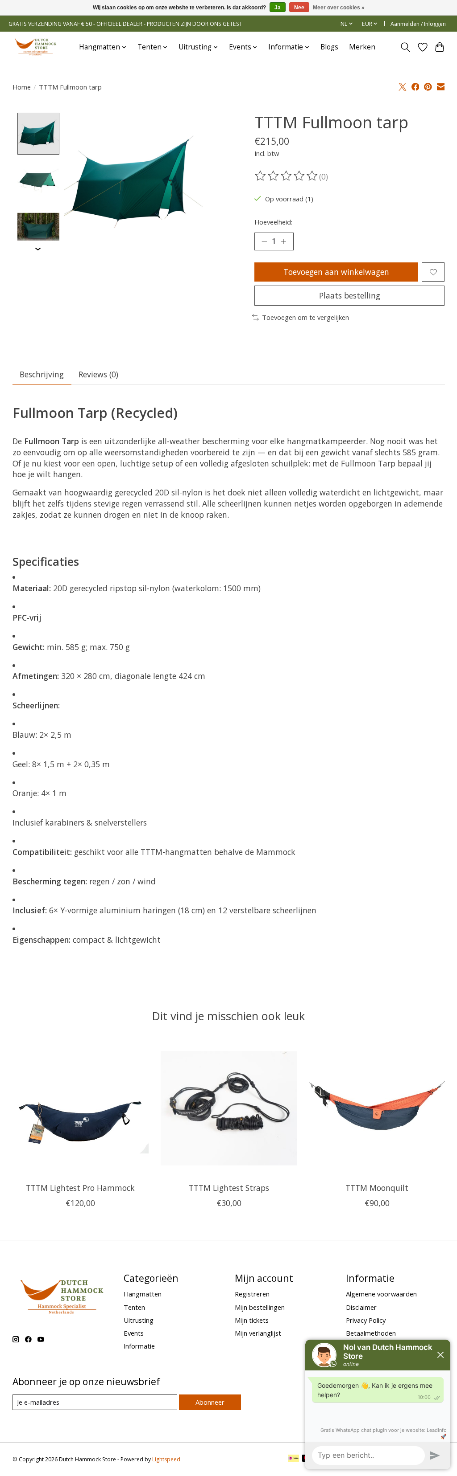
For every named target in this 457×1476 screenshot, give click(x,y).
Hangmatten (143, 1293)
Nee (299, 7)
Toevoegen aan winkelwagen (336, 271)
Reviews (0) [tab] (98, 374)
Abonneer (209, 1402)
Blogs (329, 47)
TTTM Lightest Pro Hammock (80, 1187)
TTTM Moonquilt (376, 1187)
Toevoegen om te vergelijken (305, 317)
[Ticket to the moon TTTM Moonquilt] (377, 1108)
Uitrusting (139, 1320)
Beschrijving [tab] (42, 374)
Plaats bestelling (349, 295)
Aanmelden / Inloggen (418, 24)
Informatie (139, 1345)
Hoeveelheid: (273, 221)
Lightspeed (166, 1459)
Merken (362, 47)
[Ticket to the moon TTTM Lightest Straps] (229, 1108)
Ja (277, 7)
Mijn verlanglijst (258, 1333)
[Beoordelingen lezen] (287, 176)
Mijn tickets (252, 1320)
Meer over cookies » (339, 7)
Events (134, 1333)
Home (21, 86)
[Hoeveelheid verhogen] (283, 241)
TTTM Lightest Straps (228, 1187)
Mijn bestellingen (260, 1307)
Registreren (252, 1293)
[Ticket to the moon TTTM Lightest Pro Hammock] (80, 1108)
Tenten (134, 1307)
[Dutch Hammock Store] (35, 47)
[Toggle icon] (405, 47)
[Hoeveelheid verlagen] (264, 241)
